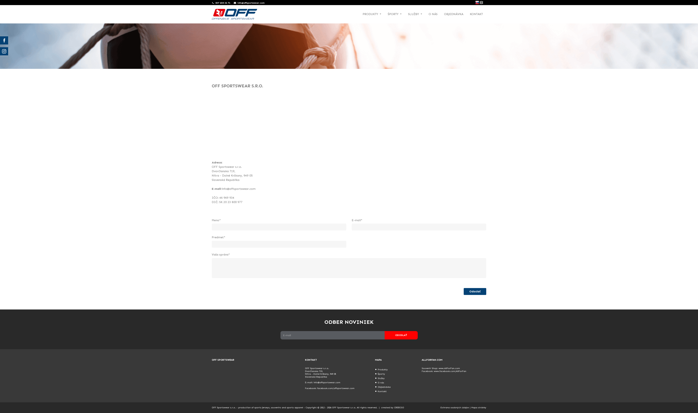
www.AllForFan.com (449, 368)
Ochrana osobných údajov (454, 407)
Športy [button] (393, 14)
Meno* (216, 220)
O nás (433, 14)
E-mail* (357, 220)
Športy (381, 374)
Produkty (383, 369)
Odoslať (475, 291)
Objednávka (453, 14)
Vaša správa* (221, 254)
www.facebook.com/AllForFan (450, 371)
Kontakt (476, 14)
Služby (381, 378)
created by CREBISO (392, 407)
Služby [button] (414, 14)
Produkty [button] (371, 14)
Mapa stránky (478, 407)
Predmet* (218, 237)
